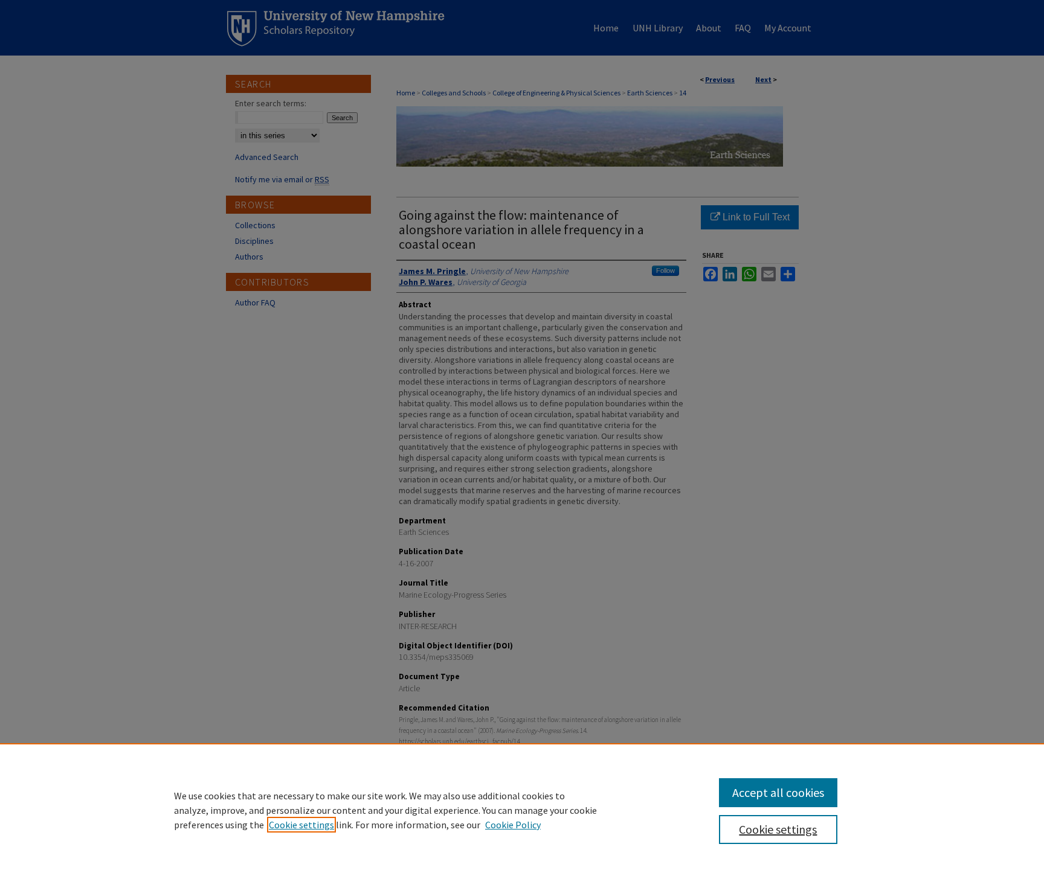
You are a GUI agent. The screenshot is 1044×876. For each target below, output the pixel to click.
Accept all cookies (778, 792)
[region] (522, 809)
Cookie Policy (513, 825)
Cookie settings (301, 825)
